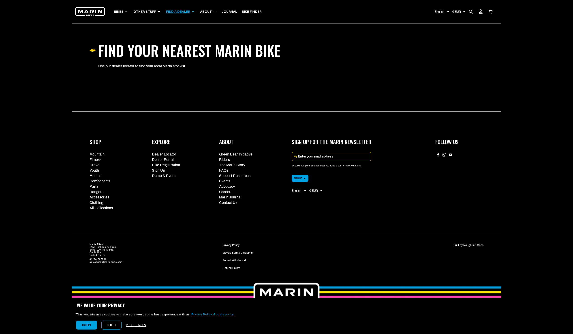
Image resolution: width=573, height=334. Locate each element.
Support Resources (234, 176)
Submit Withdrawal (234, 260)
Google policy (223, 314)
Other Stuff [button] (144, 11)
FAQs (223, 170)
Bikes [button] (119, 11)
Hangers (96, 192)
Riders (224, 160)
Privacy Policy (230, 245)
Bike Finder (252, 11)
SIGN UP (298, 178)
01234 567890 (98, 259)
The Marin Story (232, 165)
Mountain (97, 154)
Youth (94, 170)
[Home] (90, 11)
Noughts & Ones (473, 245)
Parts (94, 186)
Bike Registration (166, 165)
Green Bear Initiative (235, 154)
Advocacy (227, 186)
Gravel (95, 165)
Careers (225, 192)
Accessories (99, 197)
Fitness (95, 160)
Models (95, 176)
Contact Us (228, 202)
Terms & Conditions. (351, 165)
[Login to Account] (480, 11)
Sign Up (158, 170)
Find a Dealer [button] (178, 11)
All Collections (101, 208)
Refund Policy (231, 268)
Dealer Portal (163, 160)
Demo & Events (164, 176)
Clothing (96, 202)
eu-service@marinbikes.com (106, 262)
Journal (229, 11)
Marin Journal (230, 197)
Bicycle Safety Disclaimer (238, 252)
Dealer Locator (164, 154)
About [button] (206, 11)
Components (100, 181)
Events (224, 181)
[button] (490, 11)
